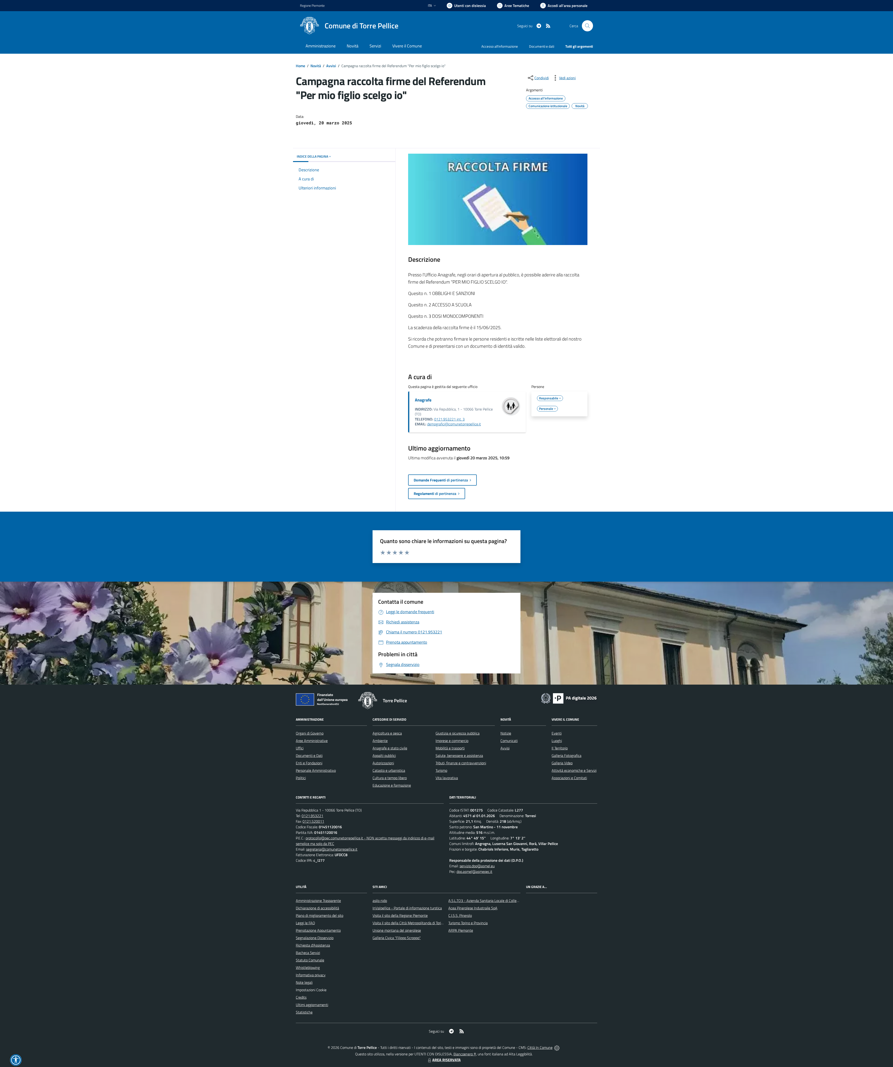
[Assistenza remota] (557, 1047)
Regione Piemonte (312, 5)
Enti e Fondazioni (309, 763)
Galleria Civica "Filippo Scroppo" (397, 938)
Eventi (557, 733)
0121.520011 (313, 821)
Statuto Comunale (310, 960)
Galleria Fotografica (566, 755)
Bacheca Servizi (308, 952)
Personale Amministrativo (316, 770)
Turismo (441, 770)
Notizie (505, 733)
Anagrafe (423, 400)
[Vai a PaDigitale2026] (568, 698)
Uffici (299, 748)
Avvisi (331, 66)
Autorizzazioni (383, 763)
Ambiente (380, 740)
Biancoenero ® (464, 1054)
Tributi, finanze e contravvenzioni (461, 763)
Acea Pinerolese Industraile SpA (472, 908)
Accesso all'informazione (499, 46)
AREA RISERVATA (446, 1060)
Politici (301, 778)
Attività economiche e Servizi (574, 770)
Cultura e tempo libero (390, 778)
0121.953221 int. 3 (449, 419)
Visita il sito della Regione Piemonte (400, 915)
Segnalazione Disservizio (314, 938)
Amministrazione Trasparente (318, 900)
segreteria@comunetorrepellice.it (331, 849)
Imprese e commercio (452, 740)
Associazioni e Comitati (569, 778)
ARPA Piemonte (460, 930)
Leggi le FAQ (305, 923)
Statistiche (304, 1012)
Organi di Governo (309, 733)
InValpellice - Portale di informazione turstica (407, 908)
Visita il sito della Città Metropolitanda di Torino (409, 923)
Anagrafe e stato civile (390, 748)
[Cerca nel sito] (587, 25)
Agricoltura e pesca (387, 733)
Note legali (304, 982)
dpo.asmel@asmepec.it (474, 871)
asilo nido (380, 900)
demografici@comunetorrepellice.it (454, 424)
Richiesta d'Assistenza (313, 945)
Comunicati (509, 740)
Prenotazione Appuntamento (318, 930)
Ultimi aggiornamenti (312, 1004)
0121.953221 (312, 815)
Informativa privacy (311, 975)
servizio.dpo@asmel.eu (477, 866)
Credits (301, 997)
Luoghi (557, 740)
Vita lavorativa (447, 778)
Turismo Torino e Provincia (468, 923)
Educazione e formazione (392, 785)
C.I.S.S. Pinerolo (460, 915)
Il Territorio (560, 748)
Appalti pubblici (384, 755)
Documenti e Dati (309, 755)
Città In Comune (540, 1047)
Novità (315, 66)
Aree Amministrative (312, 740)
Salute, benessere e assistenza (459, 755)
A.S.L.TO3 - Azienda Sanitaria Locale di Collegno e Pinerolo (493, 900)
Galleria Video (562, 763)
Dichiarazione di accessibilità (317, 908)
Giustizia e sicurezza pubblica (458, 733)
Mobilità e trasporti (450, 748)
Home (300, 66)
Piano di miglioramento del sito (319, 915)
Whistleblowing (308, 967)
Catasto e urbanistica (389, 770)
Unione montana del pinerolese (397, 930)
